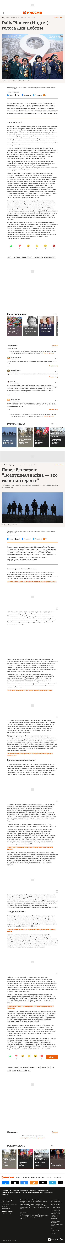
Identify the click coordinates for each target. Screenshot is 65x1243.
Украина (16, 1067)
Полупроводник (15, 357)
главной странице (49, 353)
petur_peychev (15, 399)
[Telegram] (37, 95)
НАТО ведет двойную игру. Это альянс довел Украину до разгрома (30, 690)
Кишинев (25, 1067)
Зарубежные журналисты (20, 1217)
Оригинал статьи (58, 17)
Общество (24, 257)
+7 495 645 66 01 (6, 1239)
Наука (33, 1204)
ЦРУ (29, 1070)
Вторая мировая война (49, 257)
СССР (14, 257)
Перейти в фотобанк (26, 81)
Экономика (26, 1204)
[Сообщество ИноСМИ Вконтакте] (24, 1209)
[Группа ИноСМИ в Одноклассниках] (34, 1209)
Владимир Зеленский (34, 1067)
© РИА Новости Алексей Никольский (11, 81)
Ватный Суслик (15, 370)
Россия (9, 257)
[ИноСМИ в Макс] (5, 1209)
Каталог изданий (6, 1217)
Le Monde (5, 465)
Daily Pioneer (6, 18)
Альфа (25, 1070)
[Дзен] (17, 95)
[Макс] (10, 95)
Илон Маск (43, 1067)
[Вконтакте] (26, 95)
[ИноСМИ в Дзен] (15, 1209)
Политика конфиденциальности (11, 1219)
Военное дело (40, 1204)
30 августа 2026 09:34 (22, 464)
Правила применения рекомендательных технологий (38, 1219)
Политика (10, 1067)
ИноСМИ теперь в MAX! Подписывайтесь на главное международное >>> (32, 582)
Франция (12, 465)
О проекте (33, 1217)
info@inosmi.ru (6, 1234)
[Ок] (45, 95)
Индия (13, 18)
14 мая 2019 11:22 (22, 17)
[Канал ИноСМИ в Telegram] (52, 1209)
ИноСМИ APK (5, 1221)
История (30, 257)
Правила (55, 345)
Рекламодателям (43, 1217)
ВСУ (49, 1067)
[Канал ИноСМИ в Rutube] (43, 1209)
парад (18, 257)
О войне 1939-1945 (38, 257)
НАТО (52, 1067)
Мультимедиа (57, 1204)
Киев (21, 1067)
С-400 (9, 1070)
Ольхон (12, 381)
